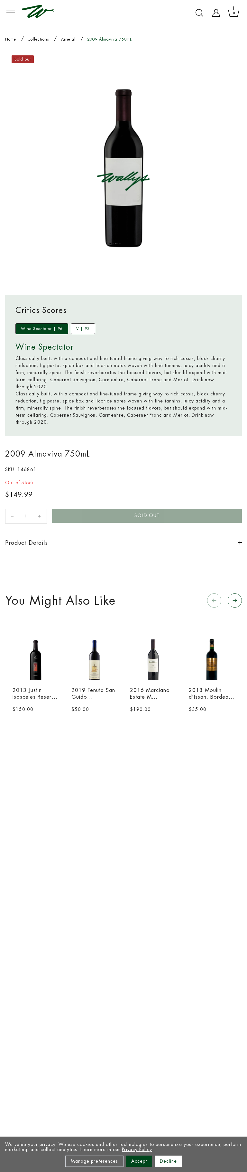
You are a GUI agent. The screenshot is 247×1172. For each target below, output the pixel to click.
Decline (168, 1161)
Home (10, 39)
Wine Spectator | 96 (42, 328)
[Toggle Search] (199, 13)
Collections (38, 39)
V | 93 (83, 328)
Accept (139, 1161)
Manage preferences (94, 1161)
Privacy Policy (137, 1149)
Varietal (68, 39)
